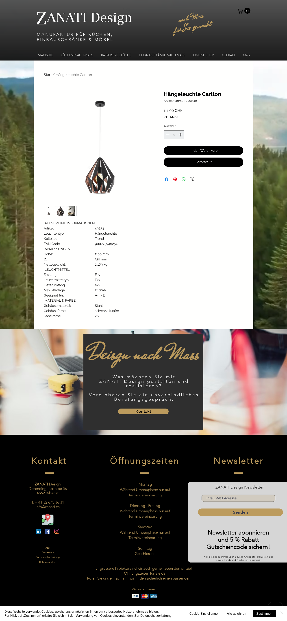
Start (48, 75)
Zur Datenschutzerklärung (153, 615)
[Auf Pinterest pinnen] (175, 179)
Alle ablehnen (236, 613)
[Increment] (181, 135)
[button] (244, 11)
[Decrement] (167, 135)
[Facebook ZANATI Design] (47, 531)
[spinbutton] (174, 135)
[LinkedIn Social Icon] (38, 531)
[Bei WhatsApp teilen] (183, 179)
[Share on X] (192, 179)
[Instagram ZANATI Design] (56, 531)
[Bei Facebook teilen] (166, 179)
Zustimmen (264, 613)
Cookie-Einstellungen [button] (204, 613)
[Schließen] (281, 613)
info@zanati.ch (48, 506)
